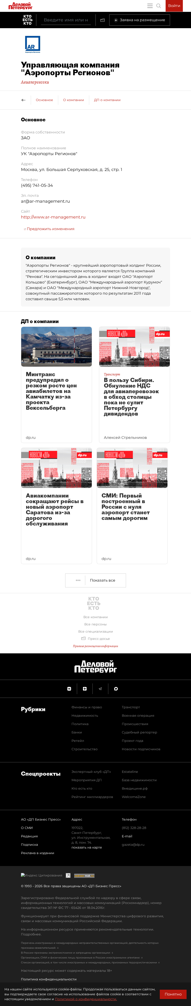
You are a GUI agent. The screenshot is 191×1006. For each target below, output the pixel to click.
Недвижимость (85, 715)
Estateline (130, 772)
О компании (73, 100)
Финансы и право (87, 707)
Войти (174, 5)
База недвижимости (139, 780)
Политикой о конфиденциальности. (86, 999)
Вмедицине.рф (135, 788)
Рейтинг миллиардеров (92, 797)
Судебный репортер (139, 732)
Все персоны (95, 624)
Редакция (29, 836)
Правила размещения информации (95, 646)
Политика (80, 724)
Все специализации (95, 631)
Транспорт (131, 707)
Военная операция (138, 715)
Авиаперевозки (35, 82)
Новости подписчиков (141, 749)
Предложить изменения (50, 229)
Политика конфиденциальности (49, 979)
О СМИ (27, 828)
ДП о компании (107, 100)
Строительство (85, 749)
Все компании (95, 617)
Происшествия (135, 724)
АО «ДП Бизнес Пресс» (41, 819)
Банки (77, 732)
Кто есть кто (82, 788)
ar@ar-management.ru (45, 201)
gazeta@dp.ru (133, 844)
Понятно (173, 994)
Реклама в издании (37, 853)
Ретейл (78, 741)
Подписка (29, 844)
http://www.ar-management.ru (53, 217)
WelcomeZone (134, 797)
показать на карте (87, 847)
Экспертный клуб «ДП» (91, 772)
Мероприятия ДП (87, 780)
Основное (44, 100)
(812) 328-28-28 (134, 828)
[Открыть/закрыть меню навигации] (150, 5)
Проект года (132, 741)
